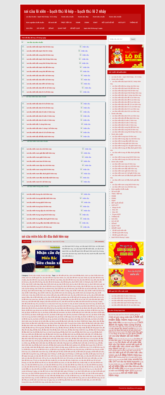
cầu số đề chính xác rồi (64, 295)
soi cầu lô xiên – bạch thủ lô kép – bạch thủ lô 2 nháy (65, 11)
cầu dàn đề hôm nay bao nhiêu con (54, 278)
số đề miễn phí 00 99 (56, 352)
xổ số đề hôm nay (38, 382)
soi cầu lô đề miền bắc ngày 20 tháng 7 (61, 371)
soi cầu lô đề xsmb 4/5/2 (77, 373)
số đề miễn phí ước (97, 352)
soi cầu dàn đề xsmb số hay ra (81, 369)
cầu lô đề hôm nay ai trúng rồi (53, 286)
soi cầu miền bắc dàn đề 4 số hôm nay (40, 75)
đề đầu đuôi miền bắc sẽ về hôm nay (85, 343)
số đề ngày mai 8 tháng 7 (66, 354)
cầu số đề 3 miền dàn (77, 291)
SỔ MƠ (51, 28)
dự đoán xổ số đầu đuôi (60, 319)
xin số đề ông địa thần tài (64, 380)
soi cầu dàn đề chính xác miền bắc (85, 358)
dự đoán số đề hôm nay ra (33, 312)
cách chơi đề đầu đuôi (76, 275)
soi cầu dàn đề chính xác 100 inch (45, 356)
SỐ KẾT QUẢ (75, 28)
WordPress (130, 388)
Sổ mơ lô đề (52, 22)
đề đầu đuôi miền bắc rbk (39, 343)
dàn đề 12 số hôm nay (46, 299)
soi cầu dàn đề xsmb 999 (37, 369)
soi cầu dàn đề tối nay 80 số (36, 362)
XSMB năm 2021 (126, 370)
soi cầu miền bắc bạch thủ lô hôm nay (125, 91)
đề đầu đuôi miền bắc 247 (84, 334)
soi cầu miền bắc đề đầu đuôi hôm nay (40, 136)
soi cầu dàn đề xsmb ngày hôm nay (58, 369)
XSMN (87, 22)
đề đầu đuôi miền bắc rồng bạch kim (60, 343)
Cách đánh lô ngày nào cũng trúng (126, 323)
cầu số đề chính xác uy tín (82, 295)
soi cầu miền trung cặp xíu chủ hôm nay (126, 139)
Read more (68, 261)
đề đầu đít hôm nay (51, 328)
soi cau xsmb (131, 359)
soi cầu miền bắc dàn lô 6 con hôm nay (125, 111)
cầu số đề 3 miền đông (29, 293)
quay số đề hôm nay (71, 347)
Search (133, 39)
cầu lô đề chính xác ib (66, 284)
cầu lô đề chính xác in (81, 284)
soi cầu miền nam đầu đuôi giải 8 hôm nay (42, 173)
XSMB (78, 22)
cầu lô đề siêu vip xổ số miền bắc (86, 288)
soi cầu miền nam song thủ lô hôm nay (40, 169)
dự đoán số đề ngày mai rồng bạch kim (44, 317)
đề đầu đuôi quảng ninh (72, 345)
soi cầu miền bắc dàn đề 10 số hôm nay (41, 88)
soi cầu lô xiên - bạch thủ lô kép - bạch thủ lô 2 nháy (48, 241)
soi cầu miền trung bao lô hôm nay (39, 206)
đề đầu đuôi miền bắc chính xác (66, 336)
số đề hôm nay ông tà (92, 349)
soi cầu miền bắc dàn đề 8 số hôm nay (40, 84)
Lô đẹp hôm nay (128, 354)
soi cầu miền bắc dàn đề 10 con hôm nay (126, 104)
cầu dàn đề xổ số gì (35, 282)
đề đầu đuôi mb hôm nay (54, 334)
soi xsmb (136, 368)
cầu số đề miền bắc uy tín (38, 297)
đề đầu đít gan (42, 325)
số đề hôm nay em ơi (30, 349)
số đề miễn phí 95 (69, 352)
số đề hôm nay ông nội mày (75, 349)
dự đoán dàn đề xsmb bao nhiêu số (69, 308)
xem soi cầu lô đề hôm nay (91, 378)
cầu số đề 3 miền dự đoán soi (94, 291)
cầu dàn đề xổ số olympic (51, 282)
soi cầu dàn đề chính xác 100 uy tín (37, 358)
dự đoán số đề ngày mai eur (81, 314)
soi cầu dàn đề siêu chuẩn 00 (47, 360)
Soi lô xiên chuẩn (128, 368)
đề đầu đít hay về (65, 325)
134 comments (99, 241)
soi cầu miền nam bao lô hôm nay (39, 161)
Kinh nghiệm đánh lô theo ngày (119, 350)
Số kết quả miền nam (119, 235)
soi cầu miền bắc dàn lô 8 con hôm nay (125, 116)
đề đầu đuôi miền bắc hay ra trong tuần (85, 338)
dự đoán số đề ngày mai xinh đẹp (69, 317)
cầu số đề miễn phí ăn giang (76, 297)
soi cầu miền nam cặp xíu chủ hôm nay (125, 166)
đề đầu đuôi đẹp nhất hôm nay (78, 330)
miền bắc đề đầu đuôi (37, 347)
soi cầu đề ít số (43, 371)
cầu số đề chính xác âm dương (62, 293)
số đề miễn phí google (83, 352)
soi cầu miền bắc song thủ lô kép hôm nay (42, 63)
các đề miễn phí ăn (62, 275)
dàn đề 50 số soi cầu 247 (80, 299)
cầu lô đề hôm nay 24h (34, 286)
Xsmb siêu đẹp (83, 17)
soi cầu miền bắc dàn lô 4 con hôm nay (125, 109)
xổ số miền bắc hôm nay (123, 374)
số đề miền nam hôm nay (39, 352)
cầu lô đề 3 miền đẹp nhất (34, 284)
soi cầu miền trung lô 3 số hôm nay (39, 227)
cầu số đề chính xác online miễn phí (44, 295)
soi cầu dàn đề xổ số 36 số (30, 367)
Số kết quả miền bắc (119, 230)
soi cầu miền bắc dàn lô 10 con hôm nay (126, 107)
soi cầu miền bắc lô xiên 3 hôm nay (124, 123)
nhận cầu (85, 47)
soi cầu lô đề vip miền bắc (59, 373)
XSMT (95, 22)
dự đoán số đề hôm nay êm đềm (53, 310)
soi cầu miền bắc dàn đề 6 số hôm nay (40, 80)
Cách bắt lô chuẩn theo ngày (129, 322)
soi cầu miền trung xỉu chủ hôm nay (39, 194)
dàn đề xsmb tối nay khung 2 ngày (90, 301)
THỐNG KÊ (134, 22)
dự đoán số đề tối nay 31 (89, 317)
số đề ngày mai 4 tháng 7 (48, 354)
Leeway (139, 388)
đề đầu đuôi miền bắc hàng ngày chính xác (56, 338)
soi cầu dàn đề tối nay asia (55, 362)
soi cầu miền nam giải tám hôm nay (124, 171)
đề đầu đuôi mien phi (41, 345)
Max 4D (115, 212)
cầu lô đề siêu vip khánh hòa (44, 288)
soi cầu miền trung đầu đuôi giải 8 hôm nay (42, 219)
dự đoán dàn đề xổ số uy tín (47, 308)
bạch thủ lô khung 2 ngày (93, 28)
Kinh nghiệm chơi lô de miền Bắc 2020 (134, 349)
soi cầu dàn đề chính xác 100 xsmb (61, 358)
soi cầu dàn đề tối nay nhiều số (73, 365)
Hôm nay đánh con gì (124, 347)
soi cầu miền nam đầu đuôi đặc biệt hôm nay (43, 178)
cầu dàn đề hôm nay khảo (53, 280)
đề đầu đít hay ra (53, 325)
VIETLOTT (121, 22)
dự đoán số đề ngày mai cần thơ (60, 314)
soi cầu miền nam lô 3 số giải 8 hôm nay (126, 173)
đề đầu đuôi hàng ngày (96, 330)
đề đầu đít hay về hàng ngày (81, 325)
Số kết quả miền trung (120, 233)
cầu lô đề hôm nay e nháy (71, 286)
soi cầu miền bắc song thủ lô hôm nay (40, 55)
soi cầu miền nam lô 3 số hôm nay (39, 182)
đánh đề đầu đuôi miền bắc (91, 323)
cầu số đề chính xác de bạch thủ (83, 293)
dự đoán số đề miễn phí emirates (54, 312)
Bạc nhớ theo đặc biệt (115, 314)
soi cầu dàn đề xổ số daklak (66, 367)
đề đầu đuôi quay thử (88, 345)
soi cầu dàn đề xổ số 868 (48, 367)
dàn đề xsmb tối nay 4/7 (53, 301)
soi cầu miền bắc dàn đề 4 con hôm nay (126, 97)
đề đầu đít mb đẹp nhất (77, 328)
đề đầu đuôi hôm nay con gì (84, 332)
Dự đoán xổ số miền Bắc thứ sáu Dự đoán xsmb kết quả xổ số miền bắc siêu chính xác (125, 344)
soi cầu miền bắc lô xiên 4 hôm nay (124, 125)
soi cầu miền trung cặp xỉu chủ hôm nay (41, 211)
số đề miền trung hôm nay (30, 354)
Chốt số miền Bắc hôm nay (126, 318)
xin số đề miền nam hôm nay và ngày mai (41, 380)
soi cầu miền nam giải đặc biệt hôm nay (41, 153)
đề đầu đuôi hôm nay (67, 332)
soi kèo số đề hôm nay (42, 378)
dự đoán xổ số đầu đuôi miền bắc (79, 319)
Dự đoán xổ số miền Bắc (40, 321)
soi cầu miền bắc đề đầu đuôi (54, 375)
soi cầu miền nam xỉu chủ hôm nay (39, 149)
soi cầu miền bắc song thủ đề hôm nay (40, 71)
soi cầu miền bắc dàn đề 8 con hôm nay (126, 102)
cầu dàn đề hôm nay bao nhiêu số (78, 278)
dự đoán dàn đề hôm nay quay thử (68, 306)
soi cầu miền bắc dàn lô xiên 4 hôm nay (41, 120)
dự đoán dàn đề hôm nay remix (91, 306)
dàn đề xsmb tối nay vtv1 (30, 304)
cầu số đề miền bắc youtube (57, 297)
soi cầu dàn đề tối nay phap (93, 365)
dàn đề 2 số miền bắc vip (62, 299)
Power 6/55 (116, 214)
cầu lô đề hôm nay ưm (88, 286)
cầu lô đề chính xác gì (51, 284)
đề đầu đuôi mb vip (69, 334)
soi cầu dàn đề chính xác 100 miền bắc (70, 356)
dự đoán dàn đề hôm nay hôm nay (45, 306)
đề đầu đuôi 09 (47, 330)
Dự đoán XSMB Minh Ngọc (83, 321)
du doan (115, 328)
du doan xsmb (127, 328)
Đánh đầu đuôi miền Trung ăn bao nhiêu (67, 323)
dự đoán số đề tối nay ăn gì (42, 319)
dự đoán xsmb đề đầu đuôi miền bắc (61, 321)
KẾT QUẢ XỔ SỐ (108, 22)
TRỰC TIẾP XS (66, 22)
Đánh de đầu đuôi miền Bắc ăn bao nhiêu (39, 323)
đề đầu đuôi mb (39, 334)
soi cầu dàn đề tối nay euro (34, 365)
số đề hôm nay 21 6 (85, 347)
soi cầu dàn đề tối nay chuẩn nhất (76, 362)
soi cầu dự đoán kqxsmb (128, 361)
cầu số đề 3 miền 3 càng (61, 291)
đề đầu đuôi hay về (28, 332)
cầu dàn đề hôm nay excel (35, 280)
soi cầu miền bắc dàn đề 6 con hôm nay (126, 100)
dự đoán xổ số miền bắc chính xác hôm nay (123, 339)
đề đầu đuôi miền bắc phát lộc (78, 341)
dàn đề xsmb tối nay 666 (70, 301)
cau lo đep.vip (47, 291)
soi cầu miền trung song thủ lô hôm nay (41, 215)
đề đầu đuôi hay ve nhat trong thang (47, 332)
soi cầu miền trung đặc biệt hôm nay (125, 141)
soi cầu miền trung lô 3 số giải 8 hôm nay (126, 146)
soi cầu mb (130, 366)
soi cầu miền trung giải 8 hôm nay (39, 202)
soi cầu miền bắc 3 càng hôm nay (39, 124)
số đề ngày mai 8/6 (81, 354)
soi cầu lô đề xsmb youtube (34, 375)
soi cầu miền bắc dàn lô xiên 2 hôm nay (41, 112)
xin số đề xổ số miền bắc (81, 380)
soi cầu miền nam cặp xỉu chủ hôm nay (41, 165)
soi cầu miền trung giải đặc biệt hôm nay (41, 198)
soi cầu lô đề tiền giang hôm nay (39, 373)
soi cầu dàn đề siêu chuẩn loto (68, 360)
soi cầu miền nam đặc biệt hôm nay (124, 168)
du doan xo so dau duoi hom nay (50, 304)
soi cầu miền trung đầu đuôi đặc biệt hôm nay (43, 223)
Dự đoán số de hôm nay (119, 334)
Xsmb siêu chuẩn (67, 17)
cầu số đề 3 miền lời (44, 293)
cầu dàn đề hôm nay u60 (88, 280)
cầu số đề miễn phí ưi (94, 297)
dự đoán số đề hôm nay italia (74, 310)
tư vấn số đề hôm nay (74, 378)
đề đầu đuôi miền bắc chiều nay (44, 336)
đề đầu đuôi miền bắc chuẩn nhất (89, 336)
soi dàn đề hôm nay (86, 375)
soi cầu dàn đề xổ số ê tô (85, 367)
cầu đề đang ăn (66, 282)
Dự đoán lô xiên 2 (120, 332)
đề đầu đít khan (64, 328)
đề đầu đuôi (37, 330)
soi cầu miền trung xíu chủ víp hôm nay (126, 159)
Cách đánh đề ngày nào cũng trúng (120, 327)
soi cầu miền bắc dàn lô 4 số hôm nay (40, 92)
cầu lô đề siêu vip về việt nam (64, 288)
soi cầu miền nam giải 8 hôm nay (38, 157)
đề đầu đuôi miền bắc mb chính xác (56, 341)
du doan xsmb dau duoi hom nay (84, 304)
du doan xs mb (67, 304)
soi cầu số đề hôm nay (72, 375)
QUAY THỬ (62, 28)
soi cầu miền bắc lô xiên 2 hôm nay (124, 120)
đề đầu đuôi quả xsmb (56, 345)
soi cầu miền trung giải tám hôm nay (125, 143)
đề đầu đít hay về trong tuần (34, 328)
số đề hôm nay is (43, 349)
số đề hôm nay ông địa (57, 349)
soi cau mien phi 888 (118, 359)
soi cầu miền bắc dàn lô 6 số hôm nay (40, 104)
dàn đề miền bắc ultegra (36, 301)
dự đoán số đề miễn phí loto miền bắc (78, 312)
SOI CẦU (29, 28)
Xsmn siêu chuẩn (115, 17)
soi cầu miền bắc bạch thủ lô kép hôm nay (42, 59)
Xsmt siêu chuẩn (99, 17)
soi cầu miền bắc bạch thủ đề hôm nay (40, 67)
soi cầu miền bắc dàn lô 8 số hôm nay (40, 108)
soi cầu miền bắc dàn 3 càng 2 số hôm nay (42, 128)
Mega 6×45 (116, 207)
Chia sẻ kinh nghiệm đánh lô (130, 315)
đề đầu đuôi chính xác (59, 330)
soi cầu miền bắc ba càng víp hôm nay (125, 86)
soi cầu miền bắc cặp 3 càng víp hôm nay (126, 95)
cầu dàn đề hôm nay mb (71, 280)
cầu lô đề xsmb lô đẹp (35, 291)
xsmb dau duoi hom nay (53, 382)
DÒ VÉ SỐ (40, 28)
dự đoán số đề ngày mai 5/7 (39, 314)
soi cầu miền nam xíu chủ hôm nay (124, 187)
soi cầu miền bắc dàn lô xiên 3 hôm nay (41, 116)
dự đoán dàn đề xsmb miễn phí (92, 308)
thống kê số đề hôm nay (58, 378)
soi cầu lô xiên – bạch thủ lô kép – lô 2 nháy (41, 17)
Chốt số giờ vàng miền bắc (121, 317)
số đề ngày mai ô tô (95, 354)
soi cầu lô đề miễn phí (82, 371)
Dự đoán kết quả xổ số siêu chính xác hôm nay (125, 331)
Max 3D (115, 210)
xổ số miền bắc (117, 373)
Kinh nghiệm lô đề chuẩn (35, 22)
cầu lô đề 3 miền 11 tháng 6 (81, 282)
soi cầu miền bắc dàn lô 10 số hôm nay (41, 132)
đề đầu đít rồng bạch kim (94, 328)
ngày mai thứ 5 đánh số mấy (54, 347)
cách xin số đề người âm (33, 278)
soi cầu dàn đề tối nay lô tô (53, 365)
